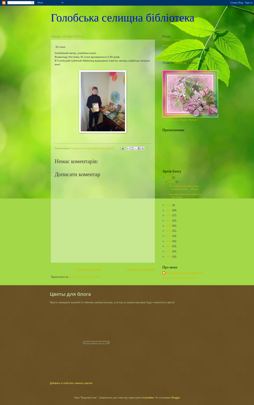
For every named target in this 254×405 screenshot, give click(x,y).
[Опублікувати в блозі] (132, 148)
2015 (169, 230)
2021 (169, 177)
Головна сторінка (88, 269)
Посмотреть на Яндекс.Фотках (179, 120)
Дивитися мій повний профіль (179, 277)
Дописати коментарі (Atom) (85, 277)
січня (172, 181)
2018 (169, 215)
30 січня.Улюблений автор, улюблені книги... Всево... (184, 187)
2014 (169, 236)
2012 (169, 246)
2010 (169, 256)
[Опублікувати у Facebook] (139, 148)
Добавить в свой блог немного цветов (71, 383)
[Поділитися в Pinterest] (142, 148)
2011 (169, 251)
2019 (169, 210)
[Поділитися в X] (135, 148)
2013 (169, 241)
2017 (169, 220)
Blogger (176, 397)
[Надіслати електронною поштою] (128, 148)
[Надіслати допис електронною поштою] (121, 148)
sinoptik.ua (180, 62)
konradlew (148, 397)
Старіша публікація (140, 269)
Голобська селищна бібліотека (122, 17)
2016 (169, 225)
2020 (169, 205)
